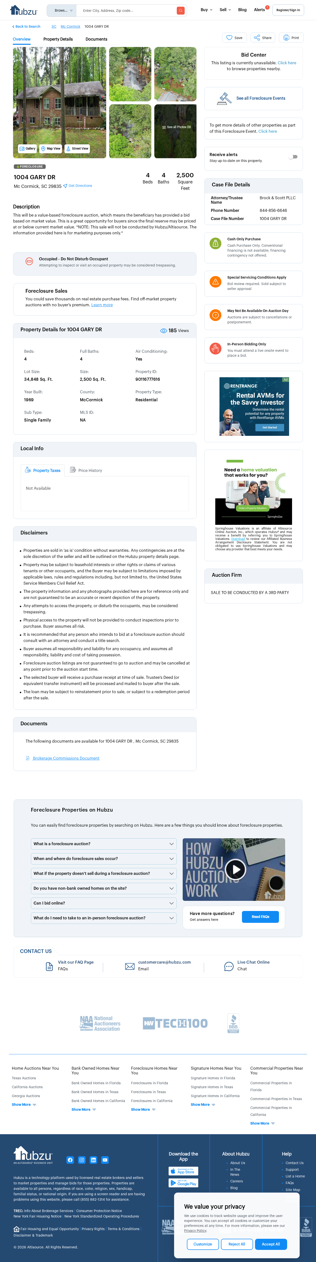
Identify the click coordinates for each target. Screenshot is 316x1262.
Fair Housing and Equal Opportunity (49, 1229)
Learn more (102, 305)
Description (26, 206)
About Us (237, 1163)
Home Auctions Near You (35, 1068)
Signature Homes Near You (216, 1068)
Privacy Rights (93, 1229)
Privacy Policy (195, 1231)
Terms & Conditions (123, 1229)
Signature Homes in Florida (213, 1078)
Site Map (293, 1190)
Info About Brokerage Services (43, 1211)
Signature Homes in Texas (212, 1087)
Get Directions (80, 186)
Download (238, 538)
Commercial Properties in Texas (276, 1099)
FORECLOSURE (31, 166)
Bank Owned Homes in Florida (96, 1083)
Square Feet (185, 185)
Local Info (31, 448)
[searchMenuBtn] (181, 11)
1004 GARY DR (35, 177)
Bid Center (253, 55)
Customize (203, 1244)
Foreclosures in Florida (149, 1083)
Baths (163, 182)
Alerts (261, 9)
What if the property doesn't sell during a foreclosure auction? (92, 874)
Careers (236, 1181)
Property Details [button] (58, 39)
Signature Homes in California (215, 1096)
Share (267, 38)
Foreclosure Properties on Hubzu (72, 810)
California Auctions (27, 1087)
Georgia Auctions (26, 1096)
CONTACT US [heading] (36, 951)
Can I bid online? (49, 903)
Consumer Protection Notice (99, 1211)
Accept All (271, 1244)
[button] (26, 26)
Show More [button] (21, 1105)
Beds (148, 182)
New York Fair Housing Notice (37, 1216)
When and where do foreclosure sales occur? (76, 859)
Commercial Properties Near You (276, 1070)
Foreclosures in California (152, 1101)
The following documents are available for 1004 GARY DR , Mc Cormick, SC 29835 (102, 741)
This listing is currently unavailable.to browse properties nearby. (253, 66)
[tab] (43, 470)
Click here (287, 63)
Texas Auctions (24, 1078)
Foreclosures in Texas (148, 1092)
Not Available (38, 488)
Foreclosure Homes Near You (154, 1070)
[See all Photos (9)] (176, 115)
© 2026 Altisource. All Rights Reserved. (46, 1247)
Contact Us (295, 1163)
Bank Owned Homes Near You (95, 1070)
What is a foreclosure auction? (62, 844)
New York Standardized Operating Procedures (101, 1216)
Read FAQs (260, 917)
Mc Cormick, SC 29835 (53, 186)
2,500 (185, 175)
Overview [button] (22, 39)
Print (295, 38)
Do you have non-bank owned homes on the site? (80, 888)
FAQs (290, 1183)
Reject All (237, 1244)
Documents (33, 723)
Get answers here (204, 920)
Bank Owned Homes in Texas (95, 1092)
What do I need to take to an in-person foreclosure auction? (89, 918)
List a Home (295, 1176)
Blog (242, 10)
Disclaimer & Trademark (33, 1235)
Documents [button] (96, 39)
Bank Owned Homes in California (98, 1101)
